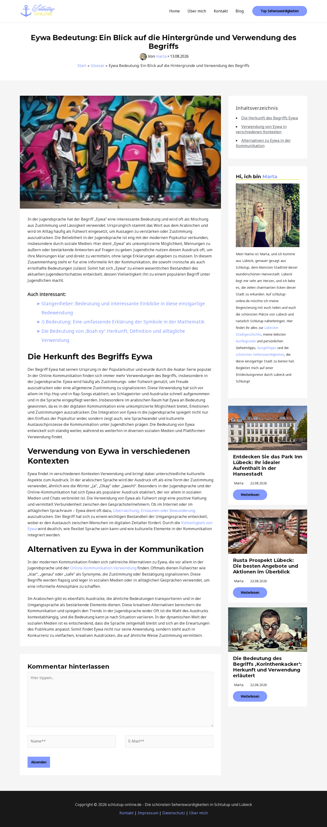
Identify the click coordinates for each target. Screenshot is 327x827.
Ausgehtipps (266, 347)
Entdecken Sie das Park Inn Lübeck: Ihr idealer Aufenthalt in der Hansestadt (267, 465)
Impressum (148, 813)
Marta (269, 176)
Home (174, 11)
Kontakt (221, 11)
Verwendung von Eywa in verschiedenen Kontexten (261, 129)
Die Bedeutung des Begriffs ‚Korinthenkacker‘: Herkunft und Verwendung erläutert (267, 666)
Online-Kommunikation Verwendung (103, 568)
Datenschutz (173, 813)
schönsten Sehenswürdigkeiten (260, 354)
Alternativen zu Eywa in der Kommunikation (263, 143)
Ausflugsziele (246, 341)
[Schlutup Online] (38, 10)
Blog (240, 11)
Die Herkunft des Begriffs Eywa (269, 118)
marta (238, 483)
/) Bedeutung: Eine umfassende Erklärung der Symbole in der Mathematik (122, 321)
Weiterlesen (250, 494)
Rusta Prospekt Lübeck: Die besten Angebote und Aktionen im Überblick (265, 566)
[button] (279, 11)
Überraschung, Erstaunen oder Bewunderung (154, 510)
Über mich (196, 11)
